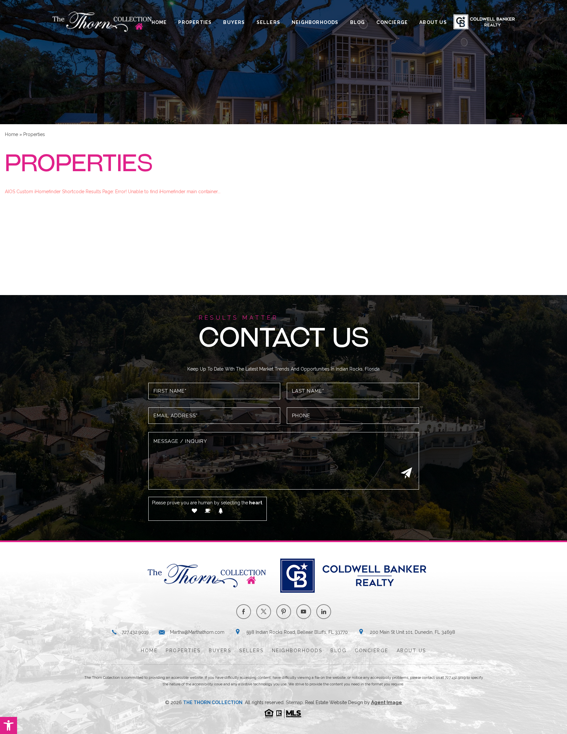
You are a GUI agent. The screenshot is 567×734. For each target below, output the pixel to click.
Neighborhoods (315, 22)
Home (159, 22)
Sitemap (294, 702)
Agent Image (386, 702)
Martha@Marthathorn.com (197, 632)
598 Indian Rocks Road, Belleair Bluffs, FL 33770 (297, 632)
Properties (195, 22)
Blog (357, 22)
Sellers (268, 22)
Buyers (234, 22)
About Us (433, 22)
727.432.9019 (135, 632)
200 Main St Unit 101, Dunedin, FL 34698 (412, 632)
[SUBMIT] (405, 473)
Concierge (392, 22)
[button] (8, 725)
